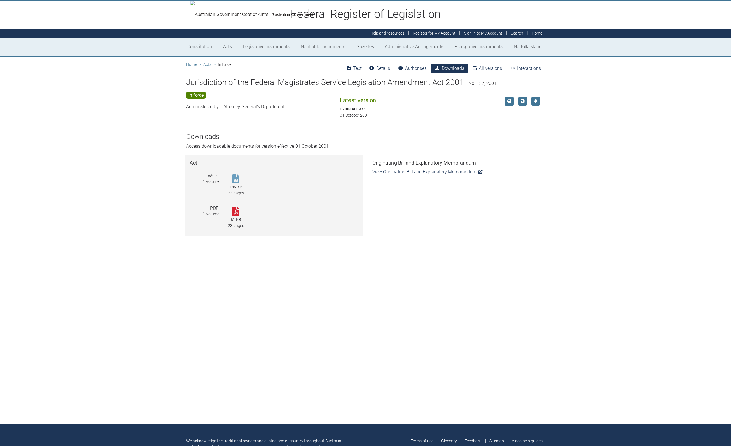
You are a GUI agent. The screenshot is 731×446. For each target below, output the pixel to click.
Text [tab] (357, 68)
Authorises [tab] (416, 68)
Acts (227, 46)
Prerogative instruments (479, 46)
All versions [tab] (490, 68)
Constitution (199, 46)
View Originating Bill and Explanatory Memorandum (424, 172)
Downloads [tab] (453, 68)
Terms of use (422, 441)
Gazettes (365, 46)
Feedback (473, 441)
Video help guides (527, 441)
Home (191, 64)
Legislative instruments (266, 46)
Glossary (449, 441)
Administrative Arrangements (414, 46)
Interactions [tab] (529, 68)
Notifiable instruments (323, 46)
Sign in (483, 33)
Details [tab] (383, 68)
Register (434, 33)
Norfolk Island (528, 46)
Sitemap (496, 441)
